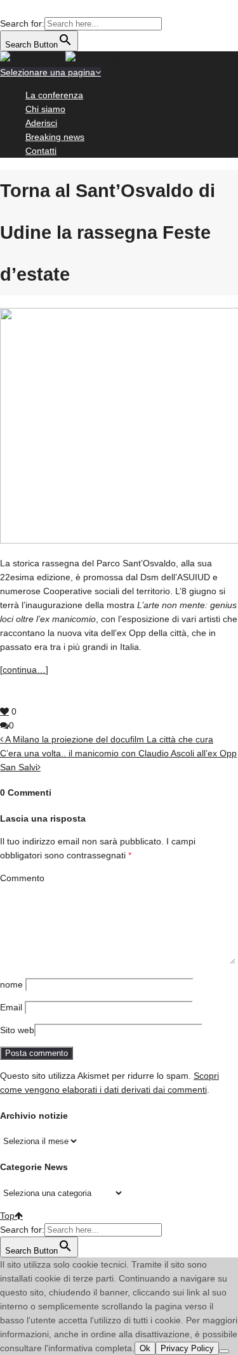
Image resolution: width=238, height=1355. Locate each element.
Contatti (40, 151)
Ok (145, 1348)
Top (7, 1216)
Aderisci (41, 123)
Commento (22, 878)
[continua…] (24, 670)
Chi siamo (45, 109)
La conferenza (54, 95)
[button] (6, 9)
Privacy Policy (187, 1348)
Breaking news (54, 137)
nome (11, 984)
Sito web (17, 1030)
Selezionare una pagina (47, 72)
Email (11, 1007)
